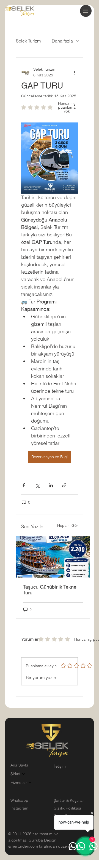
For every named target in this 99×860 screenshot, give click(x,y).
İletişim (60, 766)
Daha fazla (62, 41)
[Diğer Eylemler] (74, 72)
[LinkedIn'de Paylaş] (50, 485)
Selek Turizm (28, 41)
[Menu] (85, 11)
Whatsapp (19, 800)
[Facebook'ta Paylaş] (23, 485)
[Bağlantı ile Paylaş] (64, 485)
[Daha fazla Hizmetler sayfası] (30, 782)
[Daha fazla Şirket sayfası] (23, 774)
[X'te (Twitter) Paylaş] (37, 485)
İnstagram (19, 808)
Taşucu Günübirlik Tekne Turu (49, 589)
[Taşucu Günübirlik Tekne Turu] (53, 557)
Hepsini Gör (67, 525)
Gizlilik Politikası (67, 808)
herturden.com (25, 846)
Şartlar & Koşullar (69, 800)
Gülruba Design (42, 840)
